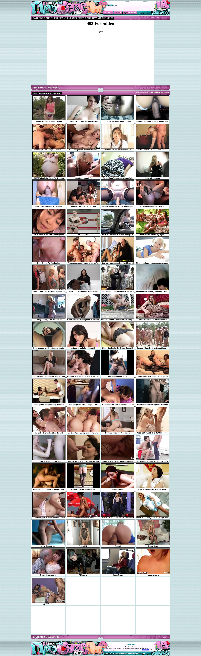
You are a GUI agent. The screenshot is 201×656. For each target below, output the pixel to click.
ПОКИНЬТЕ (145, 650)
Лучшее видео (130, 13)
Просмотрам (152, 92)
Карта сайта (130, 644)
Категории (108, 13)
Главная (118, 13)
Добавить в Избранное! (46, 87)
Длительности (163, 92)
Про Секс (110, 5)
